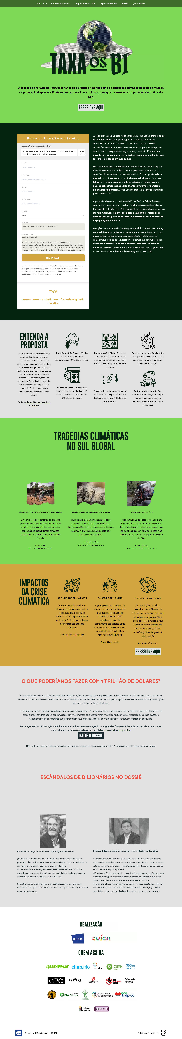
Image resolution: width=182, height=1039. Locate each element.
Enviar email (52, 258)
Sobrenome (26, 199)
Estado (24, 211)
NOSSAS (38, 1033)
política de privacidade (48, 271)
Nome (24, 187)
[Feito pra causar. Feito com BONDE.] (164, 1033)
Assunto (25, 222)
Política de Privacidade (148, 1033)
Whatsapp (25, 175)
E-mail (24, 163)
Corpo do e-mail (27, 234)
